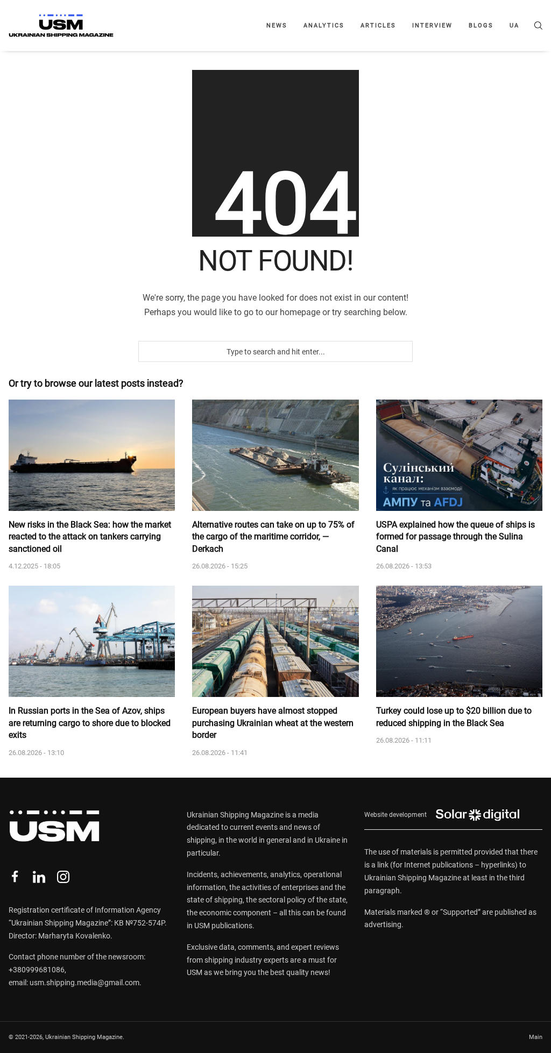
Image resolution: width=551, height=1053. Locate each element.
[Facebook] (15, 877)
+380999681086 (37, 969)
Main (535, 1037)
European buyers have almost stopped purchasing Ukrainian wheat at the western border (273, 723)
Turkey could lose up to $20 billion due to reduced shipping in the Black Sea (454, 717)
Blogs (481, 25)
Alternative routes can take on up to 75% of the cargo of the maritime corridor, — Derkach (273, 537)
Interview (432, 25)
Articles (378, 25)
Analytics (323, 25)
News (276, 25)
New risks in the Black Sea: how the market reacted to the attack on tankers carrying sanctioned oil (90, 537)
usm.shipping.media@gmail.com (84, 982)
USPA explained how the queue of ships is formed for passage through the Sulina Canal (455, 537)
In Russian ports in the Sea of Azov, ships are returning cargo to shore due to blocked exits (90, 723)
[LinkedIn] (39, 877)
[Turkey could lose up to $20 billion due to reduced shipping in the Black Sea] (459, 641)
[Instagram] (63, 877)
